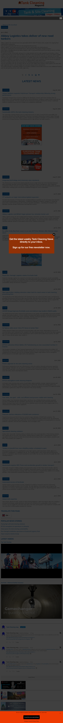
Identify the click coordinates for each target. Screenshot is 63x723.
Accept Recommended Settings (31, 717)
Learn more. (44, 712)
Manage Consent (28, 721)
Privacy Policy (36, 721)
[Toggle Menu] (61, 18)
